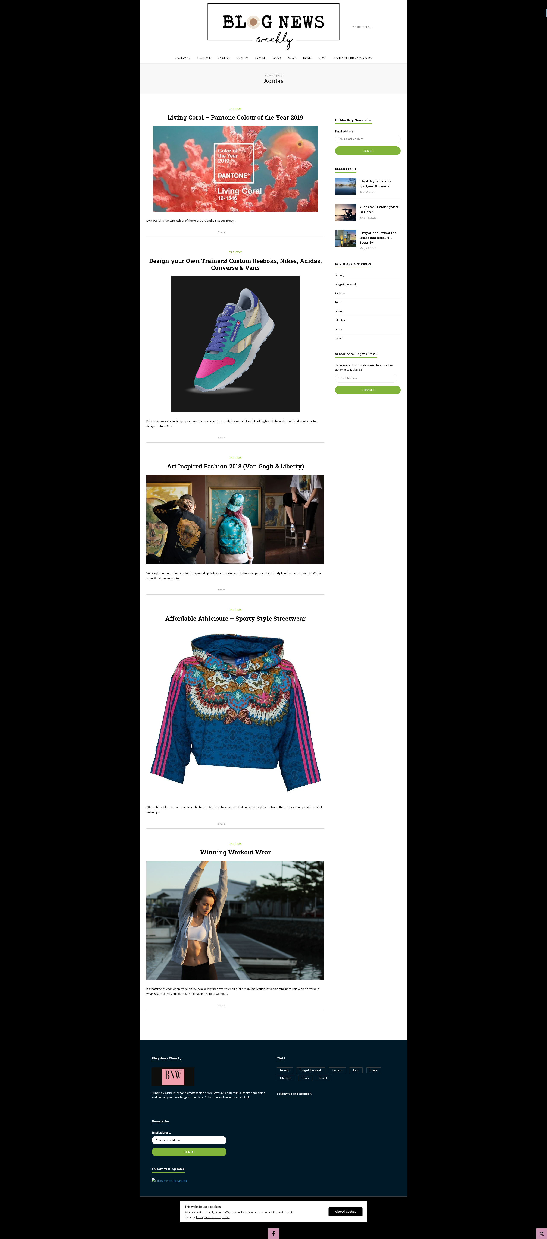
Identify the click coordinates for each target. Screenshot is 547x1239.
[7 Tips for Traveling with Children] (345, 212)
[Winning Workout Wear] (235, 920)
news (338, 329)
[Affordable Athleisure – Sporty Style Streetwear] (235, 712)
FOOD (277, 58)
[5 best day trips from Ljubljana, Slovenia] (345, 186)
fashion (235, 108)
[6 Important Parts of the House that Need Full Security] (345, 238)
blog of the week (346, 284)
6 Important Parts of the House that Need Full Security (378, 237)
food (338, 302)
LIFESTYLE (204, 58)
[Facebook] (273, 1233)
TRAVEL (260, 58)
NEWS (292, 58)
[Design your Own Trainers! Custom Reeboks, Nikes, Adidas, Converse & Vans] (235, 344)
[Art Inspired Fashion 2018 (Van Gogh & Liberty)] (235, 519)
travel (339, 338)
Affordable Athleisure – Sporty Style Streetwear (235, 618)
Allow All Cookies (345, 1211)
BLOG (322, 58)
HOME (307, 58)
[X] (541, 1233)
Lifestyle (340, 320)
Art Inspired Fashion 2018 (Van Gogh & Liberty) (235, 466)
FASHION (224, 58)
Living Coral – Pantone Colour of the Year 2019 (235, 117)
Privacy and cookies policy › (213, 1217)
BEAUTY (242, 58)
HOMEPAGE (182, 58)
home (339, 311)
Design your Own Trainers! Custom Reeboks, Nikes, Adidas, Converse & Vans (235, 264)
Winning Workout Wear (235, 852)
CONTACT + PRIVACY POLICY (353, 58)
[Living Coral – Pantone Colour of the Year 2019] (235, 169)
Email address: (344, 131)
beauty (339, 275)
